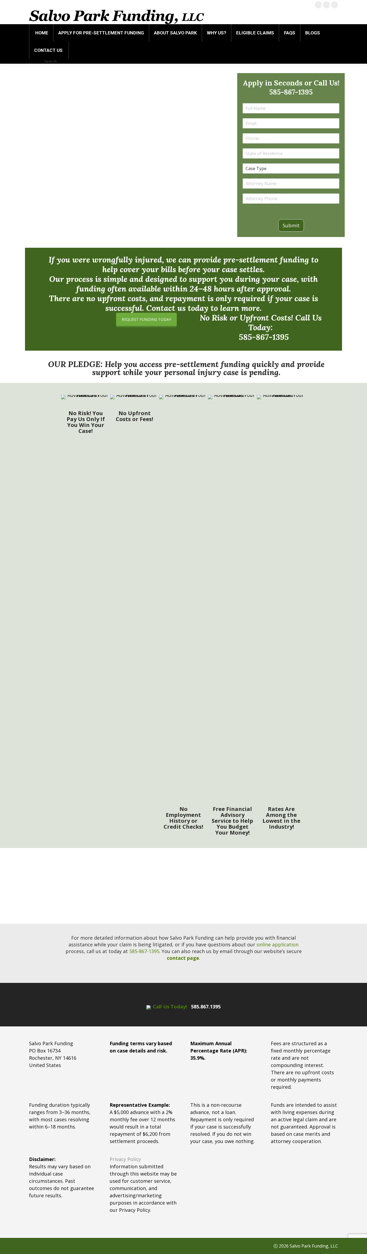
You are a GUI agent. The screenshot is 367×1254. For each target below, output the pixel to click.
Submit (291, 225)
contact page (183, 958)
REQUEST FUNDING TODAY (146, 319)
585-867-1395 (291, 92)
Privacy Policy (125, 1159)
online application (277, 944)
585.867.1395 (206, 1006)
